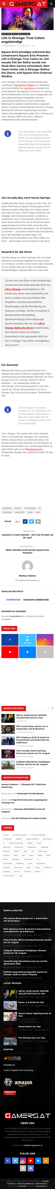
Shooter (6, 867)
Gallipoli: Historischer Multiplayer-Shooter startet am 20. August (33, 763)
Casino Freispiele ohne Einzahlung (18, 1070)
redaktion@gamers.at (33, 1145)
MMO (48, 855)
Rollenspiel (41, 863)
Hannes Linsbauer (26, 732)
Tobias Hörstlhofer (29, 1019)
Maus (31, 855)
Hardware (44, 847)
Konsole (18, 508)
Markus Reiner (10, 46)
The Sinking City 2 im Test (31, 1038)
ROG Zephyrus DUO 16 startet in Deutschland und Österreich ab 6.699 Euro (32, 740)
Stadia (30, 512)
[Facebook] (8, 1161)
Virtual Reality (9, 876)
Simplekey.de (9, 1065)
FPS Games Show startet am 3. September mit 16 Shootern (32, 727)
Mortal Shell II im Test (29, 1026)
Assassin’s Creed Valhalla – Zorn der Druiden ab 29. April (27, 536)
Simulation (18, 867)
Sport (28, 867)
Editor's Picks (6, 34)
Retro (30, 863)
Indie (25, 851)
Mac (23, 855)
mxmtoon (29, 88)
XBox (38, 512)
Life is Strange (29, 508)
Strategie (47, 867)
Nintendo (16, 859)
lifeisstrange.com (34, 449)
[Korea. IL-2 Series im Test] (10, 1005)
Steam (37, 867)
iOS (32, 851)
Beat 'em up (47, 839)
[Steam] (23, 1168)
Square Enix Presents (24, 85)
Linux (16, 855)
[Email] (38, 1161)
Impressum (11, 1184)
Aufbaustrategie (32, 839)
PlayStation (7, 512)
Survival (6, 871)
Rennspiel (20, 863)
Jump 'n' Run (42, 851)
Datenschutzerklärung (25, 1184)
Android (19, 839)
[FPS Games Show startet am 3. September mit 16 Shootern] (8, 729)
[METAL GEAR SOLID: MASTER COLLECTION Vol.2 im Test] (8, 718)
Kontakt (45, 1181)
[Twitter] (15, 1161)
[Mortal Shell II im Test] (10, 1029)
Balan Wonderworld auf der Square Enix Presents (27, 551)
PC (40, 508)
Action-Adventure (20, 835)
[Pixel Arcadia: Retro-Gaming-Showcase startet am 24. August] (8, 753)
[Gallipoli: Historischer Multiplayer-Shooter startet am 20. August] (8, 765)
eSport (30, 843)
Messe (40, 855)
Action (5, 835)
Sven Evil (23, 721)
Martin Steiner (27, 1041)
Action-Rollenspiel (38, 835)
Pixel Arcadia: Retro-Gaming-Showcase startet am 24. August (33, 752)
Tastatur (27, 871)
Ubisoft (37, 871)
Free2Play (7, 847)
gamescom (19, 847)
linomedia (22, 1186)
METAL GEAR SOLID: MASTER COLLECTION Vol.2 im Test (31, 716)
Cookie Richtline (41, 1184)
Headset (6, 851)
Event (39, 843)
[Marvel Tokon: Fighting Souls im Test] (10, 1016)
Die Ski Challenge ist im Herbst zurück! (29, 818)
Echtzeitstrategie (16, 843)
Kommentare (13, 600)
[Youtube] (31, 1161)
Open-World (28, 859)
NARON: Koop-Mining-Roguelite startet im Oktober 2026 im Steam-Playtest (25, 973)
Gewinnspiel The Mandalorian (30, 793)
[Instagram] (23, 1161)
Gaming (15, 34)
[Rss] (46, 1161)
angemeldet (15, 616)
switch (17, 871)
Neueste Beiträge (13, 708)
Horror (16, 851)
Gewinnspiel (31, 847)
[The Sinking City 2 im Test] (10, 1041)
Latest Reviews (12, 983)
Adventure (7, 508)
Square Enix (19, 512)
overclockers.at (41, 1186)
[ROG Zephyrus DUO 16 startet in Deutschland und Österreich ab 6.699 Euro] (8, 740)
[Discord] (31, 1168)
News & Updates (24, 34)
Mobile (5, 859)
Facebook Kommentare (36, 600)
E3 (4, 843)
